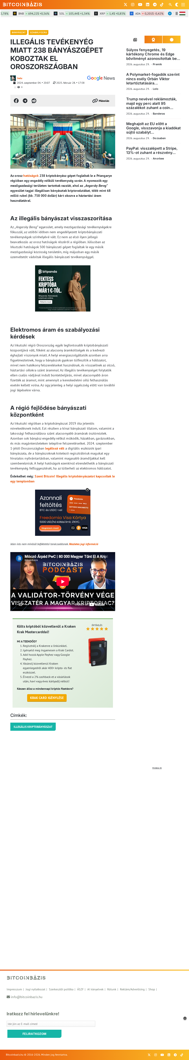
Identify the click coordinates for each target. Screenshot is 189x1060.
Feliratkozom (35, 1034)
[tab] (135, 39)
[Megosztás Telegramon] (25, 101)
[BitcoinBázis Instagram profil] (132, 4)
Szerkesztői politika (61, 989)
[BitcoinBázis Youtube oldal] (140, 4)
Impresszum (14, 989)
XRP (104, 13)
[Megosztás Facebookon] (16, 101)
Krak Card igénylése (47, 698)
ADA (141, 13)
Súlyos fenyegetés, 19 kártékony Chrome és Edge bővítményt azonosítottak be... (153, 54)
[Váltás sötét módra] (177, 4)
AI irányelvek (95, 989)
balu (19, 78)
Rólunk (111, 989)
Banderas (159, 113)
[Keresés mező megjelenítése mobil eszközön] (170, 4)
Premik (157, 64)
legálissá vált (54, 448)
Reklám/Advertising (132, 989)
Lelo (155, 88)
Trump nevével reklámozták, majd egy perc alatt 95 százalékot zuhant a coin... (151, 103)
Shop (151, 989)
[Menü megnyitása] (183, 4)
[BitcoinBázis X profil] (125, 4)
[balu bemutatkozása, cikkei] (13, 78)
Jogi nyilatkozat (35, 989)
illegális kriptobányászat (33, 727)
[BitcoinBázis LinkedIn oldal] (147, 4)
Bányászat (19, 32)
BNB (25, 13)
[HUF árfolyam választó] (182, 13)
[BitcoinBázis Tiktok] (162, 4)
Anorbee (158, 158)
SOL (66, 13)
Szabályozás (38, 32)
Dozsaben (159, 138)
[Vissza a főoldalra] (22, 4)
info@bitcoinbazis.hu (26, 997)
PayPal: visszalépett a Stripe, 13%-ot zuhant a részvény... (152, 150)
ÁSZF (80, 989)
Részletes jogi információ (83, 544)
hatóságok (30, 175)
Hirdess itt (157, 767)
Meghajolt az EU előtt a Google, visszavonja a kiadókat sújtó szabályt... (153, 128)
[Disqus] (94, 817)
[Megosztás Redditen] (34, 101)
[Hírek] (101, 78)
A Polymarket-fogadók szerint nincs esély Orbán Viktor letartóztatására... (153, 78)
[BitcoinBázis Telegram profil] (155, 4)
